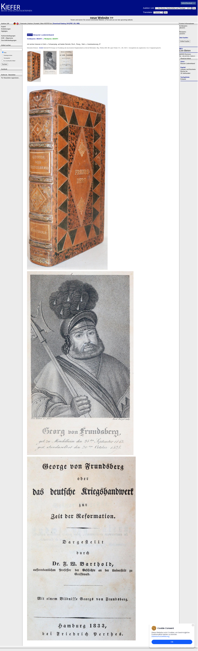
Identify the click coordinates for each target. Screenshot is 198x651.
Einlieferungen (6, 29)
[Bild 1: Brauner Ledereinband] (35, 67)
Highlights (4, 31)
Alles (5, 52)
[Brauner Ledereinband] (67, 269)
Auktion (30, 23)
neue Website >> (101, 18)
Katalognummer (8, 55)
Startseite (23, 23)
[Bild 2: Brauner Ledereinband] (51, 63)
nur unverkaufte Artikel (9, 60)
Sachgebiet (7, 58)
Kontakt (36, 23)
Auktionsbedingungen (8, 36)
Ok (172, 642)
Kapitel (3, 26)
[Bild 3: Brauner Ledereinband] (67, 63)
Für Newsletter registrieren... (10, 78)
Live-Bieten (185, 50)
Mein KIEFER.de (46, 23)
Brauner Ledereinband (187, 63)
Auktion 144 (5, 23)
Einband (183, 79)
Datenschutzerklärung (160, 636)
